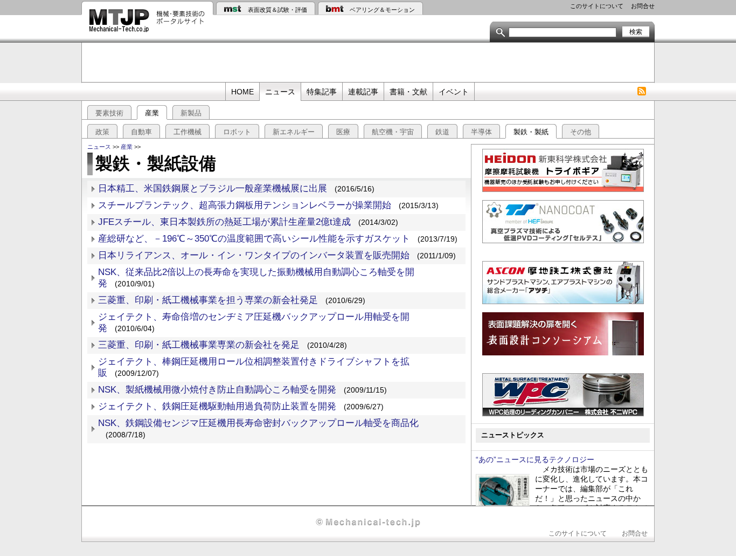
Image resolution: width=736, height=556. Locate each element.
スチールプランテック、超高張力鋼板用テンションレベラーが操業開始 (244, 205)
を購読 (641, 91)
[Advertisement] (368, 61)
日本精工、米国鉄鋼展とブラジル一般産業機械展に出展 (212, 188)
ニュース (280, 91)
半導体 (481, 132)
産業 (152, 113)
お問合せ (643, 6)
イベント (454, 91)
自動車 (141, 132)
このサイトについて (596, 6)
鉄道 (442, 132)
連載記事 (363, 91)
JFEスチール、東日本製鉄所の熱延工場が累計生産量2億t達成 (224, 222)
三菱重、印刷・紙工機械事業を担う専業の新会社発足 (208, 300)
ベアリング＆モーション (382, 9)
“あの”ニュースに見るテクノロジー (535, 459)
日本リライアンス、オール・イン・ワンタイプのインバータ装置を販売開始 (253, 255)
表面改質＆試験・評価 (277, 9)
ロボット (237, 132)
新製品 (191, 113)
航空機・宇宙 (393, 132)
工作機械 (187, 132)
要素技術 (109, 113)
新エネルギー (294, 132)
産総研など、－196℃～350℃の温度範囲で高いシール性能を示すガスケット (254, 239)
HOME (242, 91)
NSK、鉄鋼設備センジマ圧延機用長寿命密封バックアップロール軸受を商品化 (263, 423)
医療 (343, 132)
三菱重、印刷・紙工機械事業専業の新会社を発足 (199, 345)
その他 (580, 132)
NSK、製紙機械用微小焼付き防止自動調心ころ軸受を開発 (217, 390)
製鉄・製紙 (530, 132)
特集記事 (322, 91)
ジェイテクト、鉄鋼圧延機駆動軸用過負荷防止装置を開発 (217, 406)
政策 (102, 132)
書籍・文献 (408, 91)
